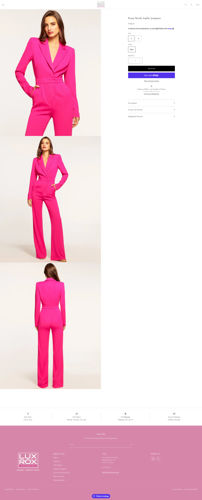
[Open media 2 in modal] (50, 199)
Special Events (58, 476)
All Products (58, 465)
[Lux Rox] (101, 5)
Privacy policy (20, 489)
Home (55, 457)
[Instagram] (153, 458)
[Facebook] (158, 458)
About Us (56, 461)
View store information (151, 94)
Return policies (59, 480)
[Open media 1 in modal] (50, 72)
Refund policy (9, 489)
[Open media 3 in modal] (50, 325)
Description (132, 103)
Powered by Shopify (191, 489)
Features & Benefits (135, 110)
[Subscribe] (129, 445)
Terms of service (33, 489)
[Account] (191, 4)
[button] (185, 4)
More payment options (151, 81)
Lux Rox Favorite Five (61, 472)
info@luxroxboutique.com (110, 472)
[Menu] (5, 4)
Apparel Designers (60, 469)
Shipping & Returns (135, 116)
